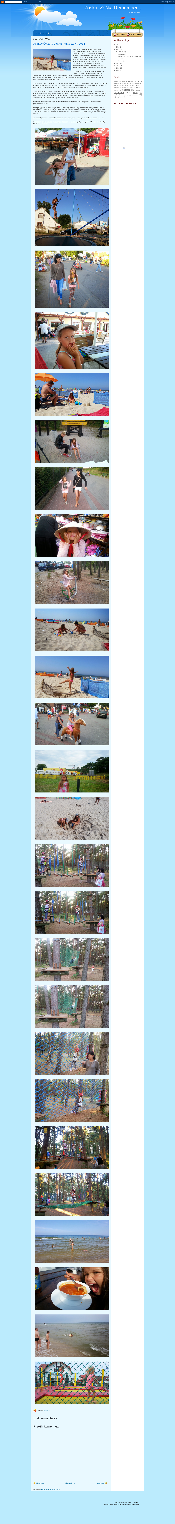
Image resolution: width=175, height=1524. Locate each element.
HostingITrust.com (133, 1504)
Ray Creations (124, 1504)
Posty (119, 34)
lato (44, 1410)
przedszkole (136, 85)
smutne (116, 90)
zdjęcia (116, 97)
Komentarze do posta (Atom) (50, 1489)
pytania (116, 87)
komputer (118, 83)
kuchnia (134, 83)
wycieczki (117, 95)
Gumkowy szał (122, 54)
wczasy (48, 1410)
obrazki (118, 85)
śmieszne (119, 92)
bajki (115, 81)
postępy (125, 85)
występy (126, 95)
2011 (118, 66)
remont (129, 87)
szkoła (138, 90)
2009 (118, 70)
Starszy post (40, 1483)
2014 (118, 49)
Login (48, 33)
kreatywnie (127, 83)
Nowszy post (100, 1483)
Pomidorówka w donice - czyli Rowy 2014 (59, 43)
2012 (118, 63)
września (121, 52)
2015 (118, 47)
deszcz (132, 81)
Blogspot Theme (108, 1504)
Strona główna (40, 33)
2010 (118, 68)
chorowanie (123, 81)
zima (121, 97)
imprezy (139, 81)
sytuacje (126, 90)
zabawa (135, 95)
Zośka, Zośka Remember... (112, 7)
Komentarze (133, 34)
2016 (118, 45)
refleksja (122, 87)
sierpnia (120, 61)
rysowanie (136, 87)
